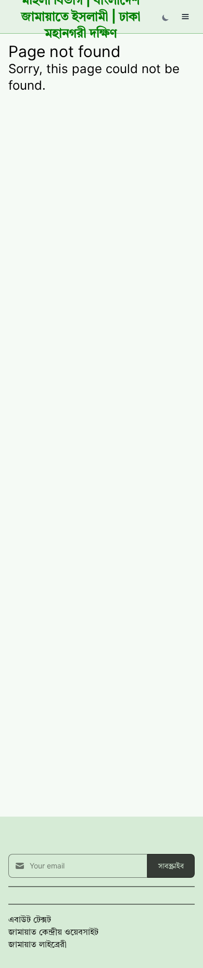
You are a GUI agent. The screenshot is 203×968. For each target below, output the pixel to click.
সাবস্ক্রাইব (171, 865)
